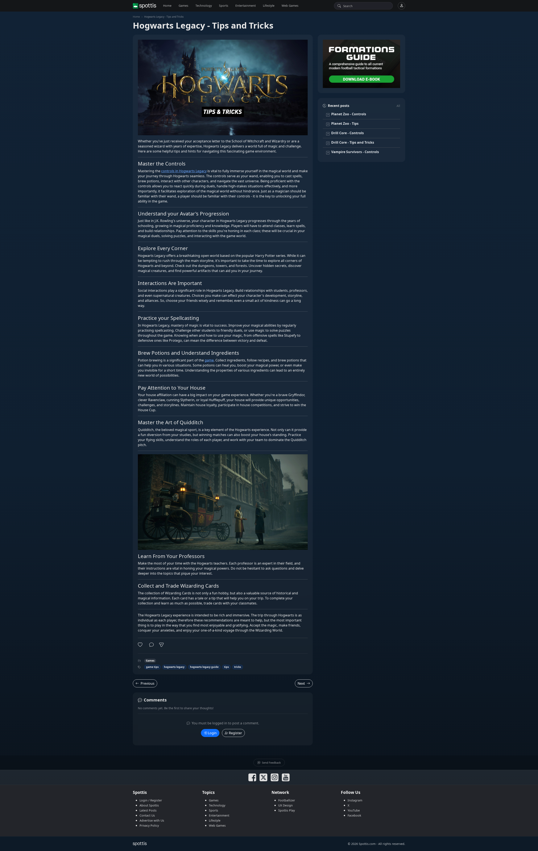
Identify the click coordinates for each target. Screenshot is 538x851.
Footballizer (286, 800)
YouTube (354, 810)
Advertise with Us (152, 820)
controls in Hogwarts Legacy (184, 171)
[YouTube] (286, 777)
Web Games (290, 6)
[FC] (361, 64)
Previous (147, 683)
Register (235, 733)
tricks (237, 667)
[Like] (141, 644)
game (209, 360)
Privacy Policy (149, 825)
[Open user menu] (401, 5)
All (398, 106)
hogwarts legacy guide (204, 667)
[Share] (161, 644)
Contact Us (147, 815)
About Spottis (149, 805)
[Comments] (151, 644)
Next (301, 683)
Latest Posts (148, 810)
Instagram (355, 800)
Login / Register (151, 800)
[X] (263, 777)
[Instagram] (274, 777)
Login (212, 733)
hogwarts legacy (174, 667)
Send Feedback (271, 762)
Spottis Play (286, 810)
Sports (223, 6)
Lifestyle (268, 6)
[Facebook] (252, 777)
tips (226, 667)
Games (183, 6)
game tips (152, 667)
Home (167, 6)
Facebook (354, 815)
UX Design (285, 805)
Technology (203, 6)
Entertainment (245, 6)
